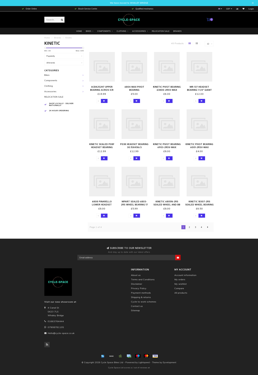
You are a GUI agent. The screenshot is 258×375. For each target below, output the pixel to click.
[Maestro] (137, 356)
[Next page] (208, 227)
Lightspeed (144, 362)
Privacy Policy (138, 288)
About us (136, 275)
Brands (177, 31)
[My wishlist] (244, 9)
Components (104, 31)
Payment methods (141, 292)
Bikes (88, 31)
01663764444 (56, 321)
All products (180, 292)
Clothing (121, 31)
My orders (179, 279)
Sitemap (135, 310)
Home (79, 31)
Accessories (139, 31)
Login (251, 9)
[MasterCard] (146, 356)
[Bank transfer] (111, 356)
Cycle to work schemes (143, 301)
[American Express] (102, 356)
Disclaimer (136, 284)
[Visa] (155, 356)
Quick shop (103, 86)
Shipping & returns (141, 297)
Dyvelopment (169, 362)
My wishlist (180, 284)
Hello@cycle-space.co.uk (61, 333)
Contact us (137, 306)
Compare (179, 288)
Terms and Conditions (143, 279)
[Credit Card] (129, 356)
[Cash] (120, 356)
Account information (185, 275)
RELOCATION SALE (160, 31)
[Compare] (237, 9)
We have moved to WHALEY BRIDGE (129, 3)
